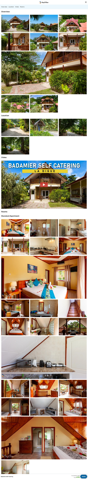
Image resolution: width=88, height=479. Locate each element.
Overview (4, 7)
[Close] (86, 2)
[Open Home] (44, 2)
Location (11, 7)
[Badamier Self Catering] (44, 185)
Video (17, 7)
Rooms (22, 7)
